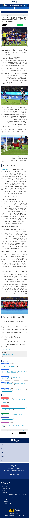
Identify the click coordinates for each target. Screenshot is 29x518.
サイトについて (5, 486)
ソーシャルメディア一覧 (23, 482)
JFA (2, 460)
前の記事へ (10, 15)
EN (24, 1)
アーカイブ (4, 499)
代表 (2, 444)
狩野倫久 (5, 169)
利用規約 (3, 490)
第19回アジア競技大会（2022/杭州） (9, 354)
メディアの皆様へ (5, 501)
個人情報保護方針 (5, 492)
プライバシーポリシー (6, 496)
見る (2, 448)
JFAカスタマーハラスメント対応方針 (9, 497)
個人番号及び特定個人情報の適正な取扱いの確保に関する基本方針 (14, 494)
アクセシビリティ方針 (6, 488)
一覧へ (23, 15)
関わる (2, 456)
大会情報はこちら (7, 349)
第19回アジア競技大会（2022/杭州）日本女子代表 (11, 356)
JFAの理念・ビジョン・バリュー (14, 474)
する (2, 452)
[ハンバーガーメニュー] (2, 1)
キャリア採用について (6, 503)
